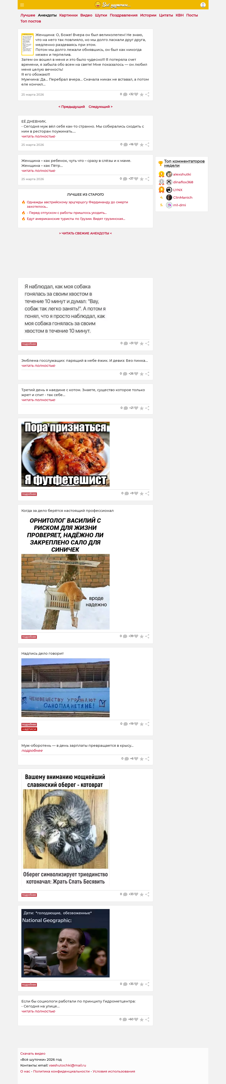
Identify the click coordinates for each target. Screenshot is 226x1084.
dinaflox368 (183, 182)
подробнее (32, 750)
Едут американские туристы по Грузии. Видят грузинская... (76, 219)
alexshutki (182, 174)
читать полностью (38, 136)
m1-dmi (179, 205)
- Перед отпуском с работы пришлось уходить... (67, 213)
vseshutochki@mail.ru (67, 1065)
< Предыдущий (71, 107)
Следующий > (101, 107)
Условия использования (114, 1071)
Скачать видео (32, 1053)
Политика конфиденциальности (61, 1071)
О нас (25, 1071)
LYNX (177, 190)
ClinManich (182, 197)
